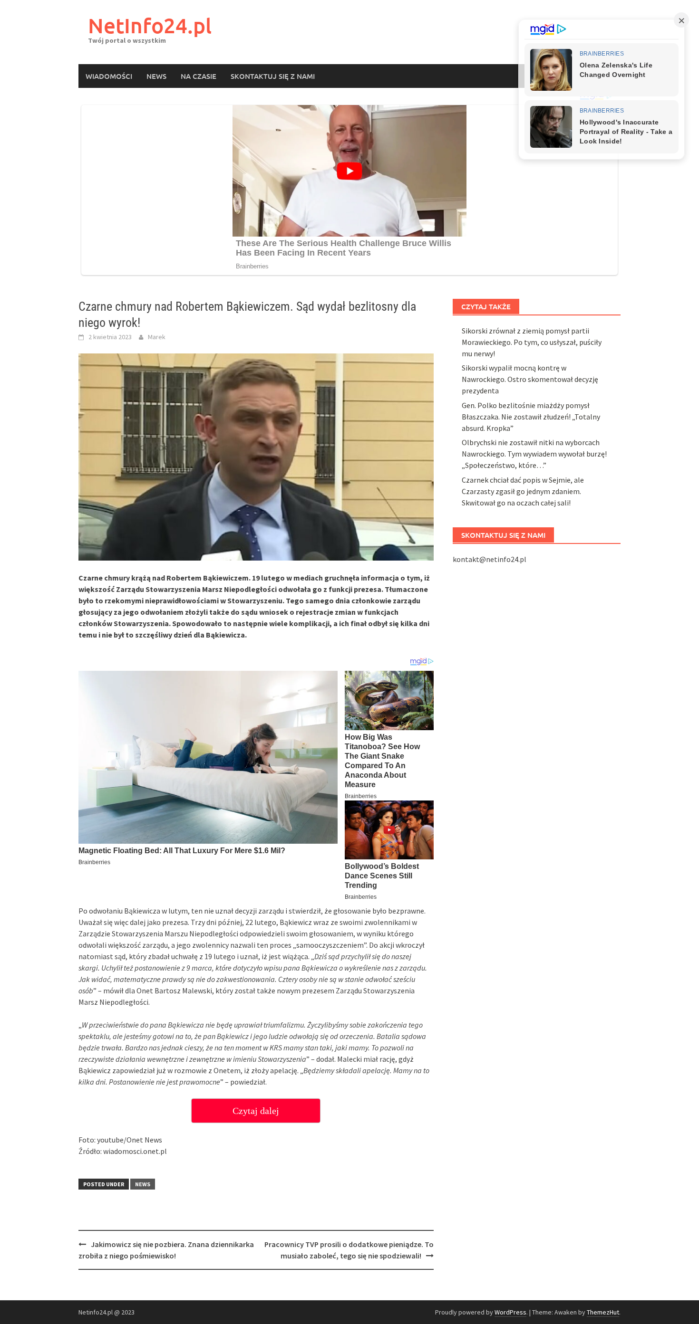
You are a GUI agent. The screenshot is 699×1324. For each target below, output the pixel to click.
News (156, 76)
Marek (156, 337)
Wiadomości (109, 76)
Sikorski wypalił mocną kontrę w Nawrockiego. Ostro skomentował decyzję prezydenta (530, 379)
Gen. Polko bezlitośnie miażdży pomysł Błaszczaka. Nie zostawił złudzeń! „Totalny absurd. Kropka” (531, 416)
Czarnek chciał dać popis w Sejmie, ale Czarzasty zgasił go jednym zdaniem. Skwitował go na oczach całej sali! (523, 491)
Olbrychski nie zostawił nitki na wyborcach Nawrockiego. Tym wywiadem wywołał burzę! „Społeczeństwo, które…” (534, 454)
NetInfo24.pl (150, 25)
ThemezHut (603, 1312)
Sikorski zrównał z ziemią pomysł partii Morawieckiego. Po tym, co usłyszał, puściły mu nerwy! (532, 342)
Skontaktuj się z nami (273, 76)
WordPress (510, 1312)
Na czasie (198, 76)
